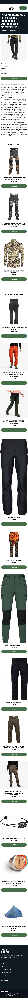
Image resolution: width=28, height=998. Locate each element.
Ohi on (5, 967)
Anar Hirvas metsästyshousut (14, 561)
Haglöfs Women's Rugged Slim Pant (14, 645)
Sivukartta (19, 995)
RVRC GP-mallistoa (5, 89)
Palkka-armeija (7, 972)
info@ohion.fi (3, 1)
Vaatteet (4, 30)
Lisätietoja (14, 78)
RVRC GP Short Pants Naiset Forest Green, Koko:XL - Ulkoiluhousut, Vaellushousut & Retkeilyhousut (14, 421)
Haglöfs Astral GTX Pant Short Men (14, 702)
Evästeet (19, 994)
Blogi (4, 975)
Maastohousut (12, 30)
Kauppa (23, 8)
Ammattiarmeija (7, 969)
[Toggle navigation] (2, 8)
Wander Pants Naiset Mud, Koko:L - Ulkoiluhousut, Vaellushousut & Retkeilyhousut (14, 793)
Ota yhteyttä (13, 994)
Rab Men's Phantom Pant (14, 517)
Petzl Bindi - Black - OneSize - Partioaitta (14, 838)
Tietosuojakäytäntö (11, 995)
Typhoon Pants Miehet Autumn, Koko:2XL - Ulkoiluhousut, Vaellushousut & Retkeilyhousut (14, 374)
